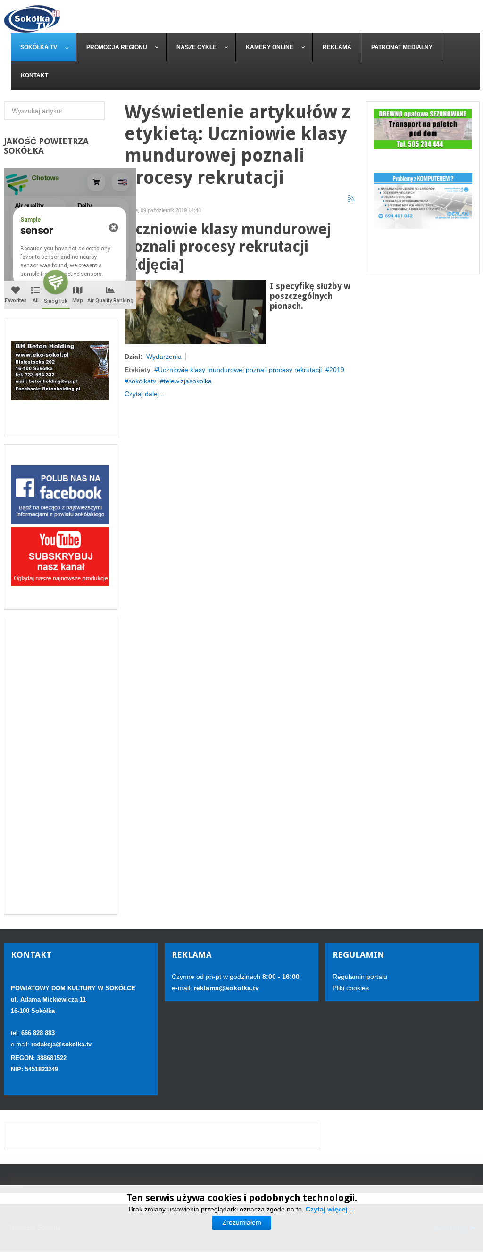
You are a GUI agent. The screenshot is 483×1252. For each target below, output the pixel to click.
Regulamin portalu (360, 976)
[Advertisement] (60, 765)
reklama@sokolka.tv (225, 988)
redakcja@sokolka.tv (61, 1044)
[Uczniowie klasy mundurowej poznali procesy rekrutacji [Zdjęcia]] (195, 311)
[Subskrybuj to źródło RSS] (351, 199)
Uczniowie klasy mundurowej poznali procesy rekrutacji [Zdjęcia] (228, 247)
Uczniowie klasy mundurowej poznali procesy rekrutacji (240, 369)
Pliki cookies (351, 988)
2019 (336, 369)
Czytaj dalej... (145, 394)
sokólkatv (142, 381)
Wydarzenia (164, 356)
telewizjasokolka (188, 381)
